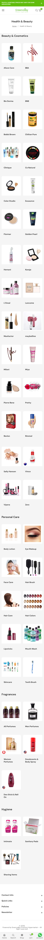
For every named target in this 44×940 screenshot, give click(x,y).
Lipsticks (8, 649)
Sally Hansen (10, 471)
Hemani (7, 269)
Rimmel (28, 436)
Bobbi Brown (9, 134)
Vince (28, 471)
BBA (27, 68)
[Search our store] (37, 10)
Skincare (8, 682)
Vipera (7, 505)
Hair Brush (30, 582)
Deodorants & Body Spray (31, 760)
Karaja (28, 269)
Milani (6, 369)
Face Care (8, 582)
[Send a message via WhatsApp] (40, 935)
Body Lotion (9, 549)
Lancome (29, 303)
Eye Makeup (30, 549)
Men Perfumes (32, 726)
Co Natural (30, 167)
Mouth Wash (31, 649)
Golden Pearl (31, 234)
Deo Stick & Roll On (11, 795)
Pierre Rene (9, 403)
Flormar (7, 234)
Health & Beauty (26, 26)
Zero (27, 505)
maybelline (30, 336)
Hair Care (8, 615)
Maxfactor (9, 336)
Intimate (8, 841)
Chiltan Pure (31, 134)
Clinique (8, 167)
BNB (27, 101)
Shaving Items (10, 874)
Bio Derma (8, 101)
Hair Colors (30, 615)
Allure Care (9, 68)
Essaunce (29, 201)
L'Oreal (7, 303)
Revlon (7, 436)
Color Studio (9, 201)
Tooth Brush (30, 682)
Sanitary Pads (31, 841)
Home (14, 26)
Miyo (27, 369)
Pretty (28, 403)
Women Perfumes (8, 760)
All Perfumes (10, 726)
